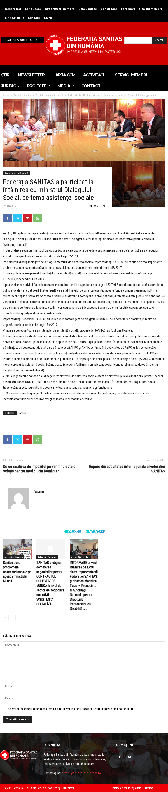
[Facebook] (7, 218)
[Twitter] (17, 218)
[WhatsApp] (37, 218)
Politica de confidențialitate (126, 788)
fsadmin (38, 491)
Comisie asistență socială (16, 173)
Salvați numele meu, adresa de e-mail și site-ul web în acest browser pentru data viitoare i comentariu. (70, 709)
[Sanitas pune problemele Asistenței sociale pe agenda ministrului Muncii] (17, 549)
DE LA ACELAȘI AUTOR (95, 532)
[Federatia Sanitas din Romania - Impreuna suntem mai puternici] (84, 44)
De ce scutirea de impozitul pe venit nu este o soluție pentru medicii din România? (39, 468)
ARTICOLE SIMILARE (72, 532)
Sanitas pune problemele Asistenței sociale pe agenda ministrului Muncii (17, 572)
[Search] (6, 617)
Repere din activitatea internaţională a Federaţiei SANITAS (127, 468)
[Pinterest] (27, 218)
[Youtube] (129, 757)
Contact (149, 788)
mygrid (22, 413)
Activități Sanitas (13, 557)
